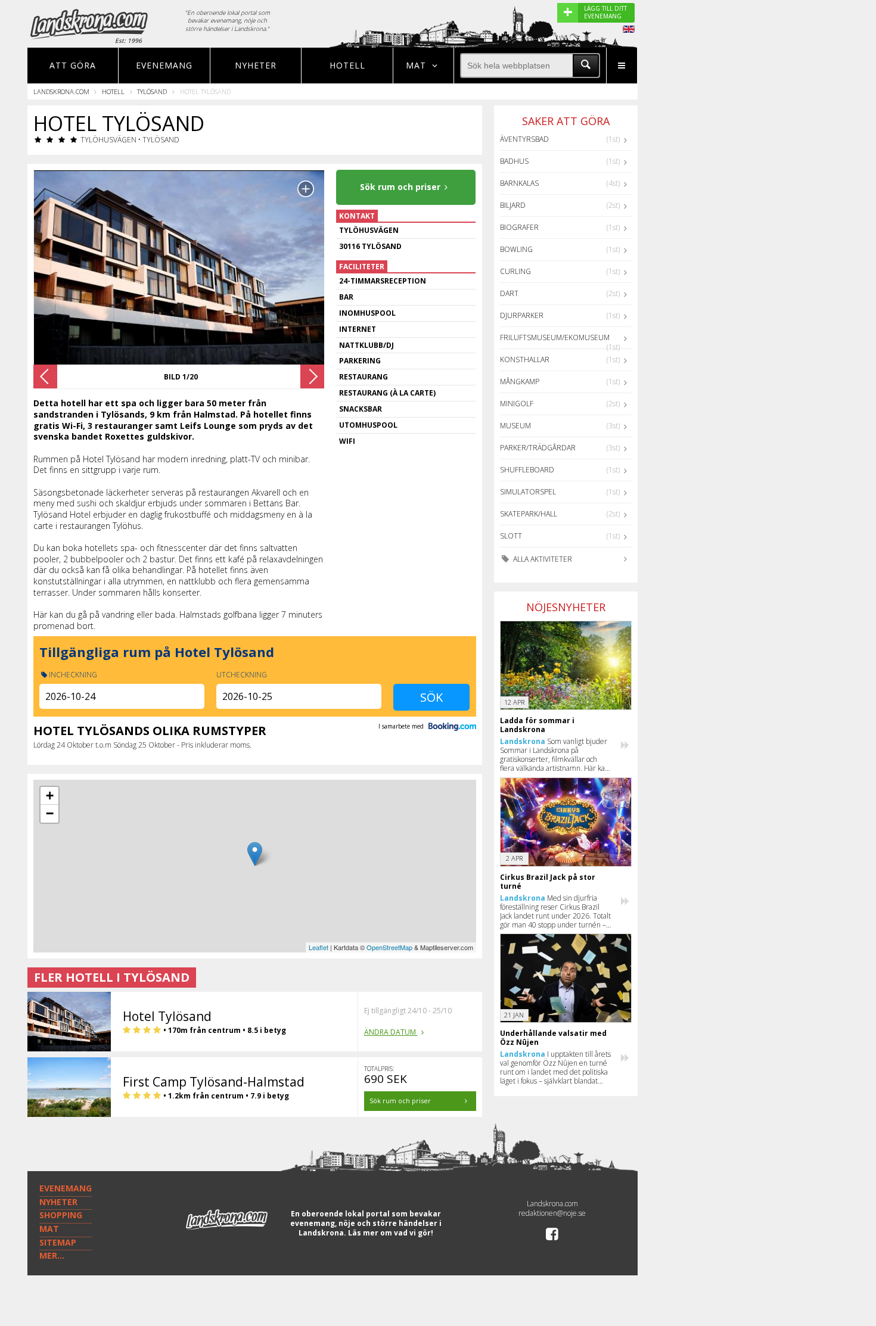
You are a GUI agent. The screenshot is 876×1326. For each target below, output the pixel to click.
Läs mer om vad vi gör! (390, 1233)
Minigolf (516, 404)
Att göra (72, 65)
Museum (515, 426)
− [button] (50, 813)
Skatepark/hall (528, 514)
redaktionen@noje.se (552, 1213)
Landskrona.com (61, 91)
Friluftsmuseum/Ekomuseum (555, 337)
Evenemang (164, 65)
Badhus (514, 161)
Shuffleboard (527, 470)
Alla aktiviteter (541, 559)
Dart (509, 293)
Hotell (347, 65)
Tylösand (152, 91)
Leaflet (318, 947)
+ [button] (50, 795)
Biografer (519, 227)
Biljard (513, 205)
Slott (511, 536)
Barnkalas (519, 183)
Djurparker (521, 315)
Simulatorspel (528, 492)
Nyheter (256, 65)
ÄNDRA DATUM (391, 1032)
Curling (515, 271)
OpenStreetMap (389, 947)
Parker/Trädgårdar (538, 448)
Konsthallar (524, 359)
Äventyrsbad (524, 139)
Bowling (516, 249)
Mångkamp (519, 381)
